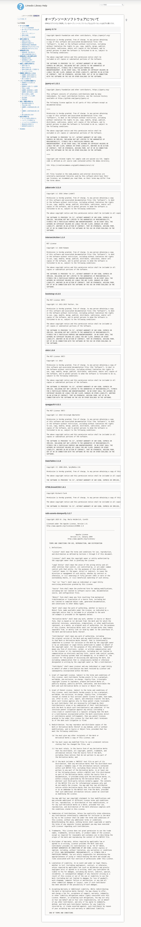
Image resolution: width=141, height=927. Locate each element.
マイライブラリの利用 (28, 37)
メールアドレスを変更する (30, 122)
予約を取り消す (26, 105)
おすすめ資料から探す (28, 62)
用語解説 (22, 129)
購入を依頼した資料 (28, 94)
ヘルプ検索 (123, 5)
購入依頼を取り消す (28, 114)
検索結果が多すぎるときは (30, 48)
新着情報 (24, 84)
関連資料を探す (26, 58)
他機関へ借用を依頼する (29, 75)
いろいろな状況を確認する (28, 81)
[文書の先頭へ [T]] (126, 20)
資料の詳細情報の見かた (29, 54)
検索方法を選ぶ (26, 41)
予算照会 (24, 99)
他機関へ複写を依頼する (29, 77)
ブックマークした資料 (28, 96)
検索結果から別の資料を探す (28, 56)
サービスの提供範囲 (28, 28)
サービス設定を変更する (29, 118)
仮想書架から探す (27, 60)
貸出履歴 (24, 98)
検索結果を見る (24, 50)
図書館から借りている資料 (30, 86)
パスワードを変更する (28, 120)
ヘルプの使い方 (21, 19)
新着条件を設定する (28, 126)
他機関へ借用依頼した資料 (30, 90)
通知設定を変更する (28, 124)
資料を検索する (24, 39)
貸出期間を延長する (28, 103)
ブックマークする (27, 71)
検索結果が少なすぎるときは (30, 46)
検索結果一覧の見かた (28, 52)
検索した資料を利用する (27, 63)
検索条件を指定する (28, 43)
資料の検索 (25, 35)
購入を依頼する (26, 79)
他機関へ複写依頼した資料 (30, 92)
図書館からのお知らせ (28, 82)
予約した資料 (26, 88)
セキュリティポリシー (28, 33)
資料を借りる (26, 65)
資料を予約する (26, 67)
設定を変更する (24, 116)
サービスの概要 (24, 26)
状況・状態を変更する (26, 101)
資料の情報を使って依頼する (30, 69)
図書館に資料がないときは (28, 73)
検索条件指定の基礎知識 (29, 45)
